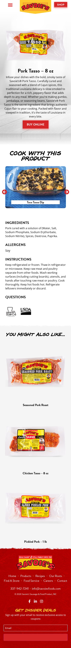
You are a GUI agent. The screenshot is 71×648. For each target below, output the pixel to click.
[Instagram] (41, 601)
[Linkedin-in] (35, 601)
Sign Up (35, 637)
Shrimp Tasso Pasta (42, 202)
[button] (10, 5)
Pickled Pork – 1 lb (35, 541)
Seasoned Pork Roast (35, 405)
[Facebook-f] (29, 601)
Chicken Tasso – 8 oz (35, 473)
